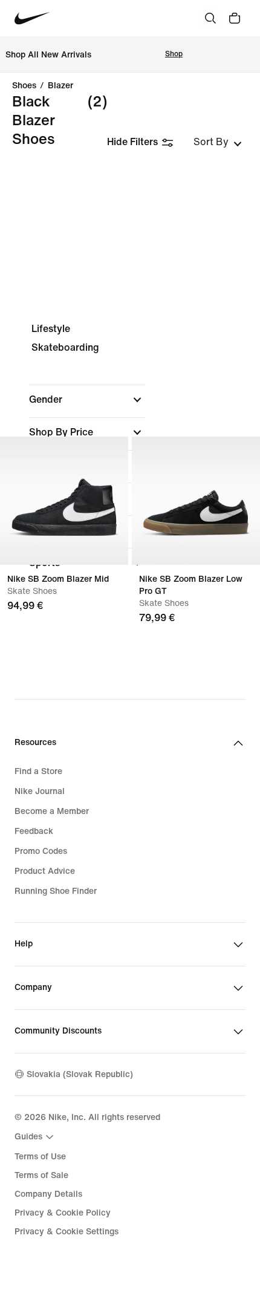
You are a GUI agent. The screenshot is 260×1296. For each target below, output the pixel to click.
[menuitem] (36, 1137)
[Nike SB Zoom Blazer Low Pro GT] (196, 501)
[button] (87, 399)
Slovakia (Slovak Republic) (80, 1074)
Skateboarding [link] (65, 347)
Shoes (24, 86)
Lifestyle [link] (50, 329)
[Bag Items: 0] (234, 18)
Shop (174, 54)
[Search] (210, 18)
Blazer (60, 86)
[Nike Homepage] (32, 18)
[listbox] (217, 142)
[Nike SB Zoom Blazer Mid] (64, 501)
